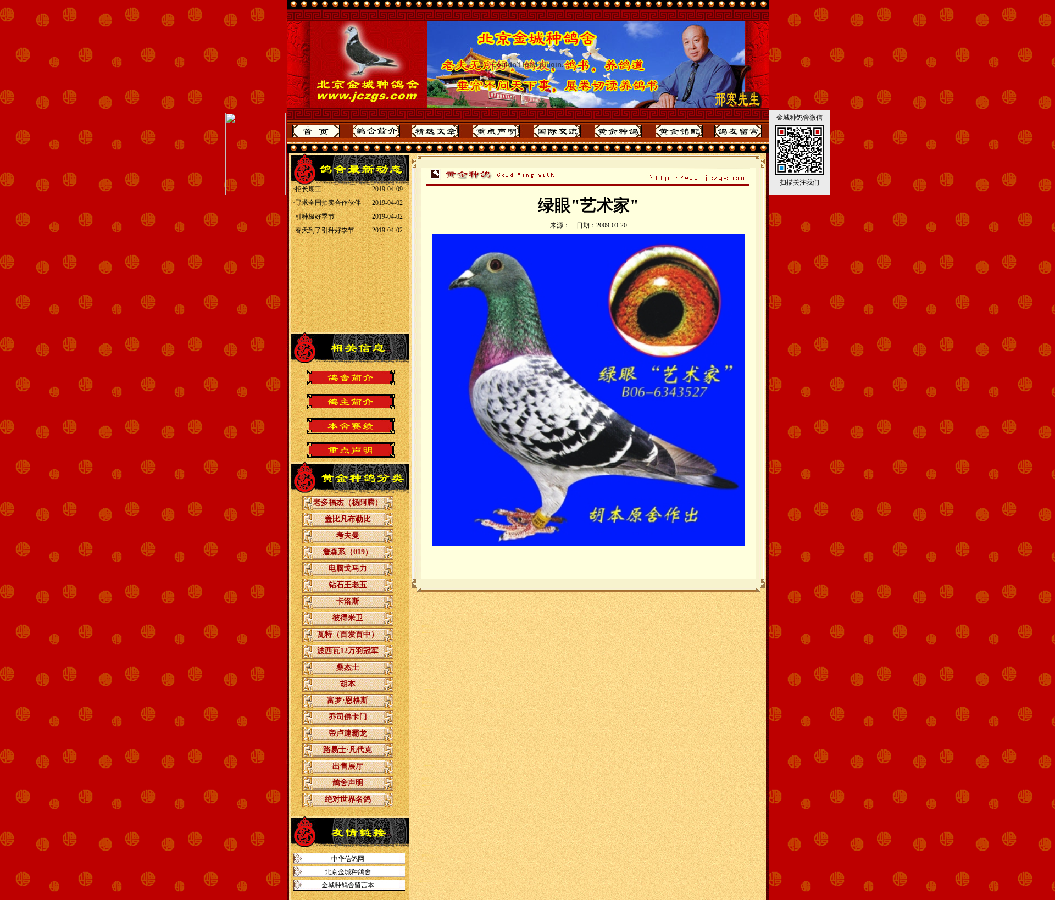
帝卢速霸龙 (348, 733)
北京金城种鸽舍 (348, 872)
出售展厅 (347, 766)
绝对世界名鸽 (348, 799)
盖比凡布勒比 (348, 519)
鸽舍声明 (347, 783)
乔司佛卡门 (348, 717)
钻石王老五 (348, 585)
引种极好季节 (314, 202)
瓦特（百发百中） (348, 634)
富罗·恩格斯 (347, 700)
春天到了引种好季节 (324, 216)
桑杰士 (347, 667)
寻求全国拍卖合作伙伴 (327, 188)
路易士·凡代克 (347, 750)
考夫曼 (347, 535)
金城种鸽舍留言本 (347, 885)
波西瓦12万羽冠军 (348, 651)
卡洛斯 (347, 601)
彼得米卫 (347, 618)
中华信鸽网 (347, 859)
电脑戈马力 (348, 568)
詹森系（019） (348, 552)
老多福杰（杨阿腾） (347, 502)
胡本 (348, 684)
